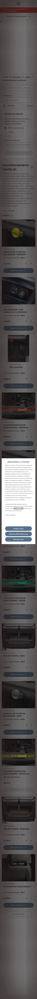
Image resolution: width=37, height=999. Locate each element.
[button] (18, 534)
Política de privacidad (10, 515)
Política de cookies (18, 508)
